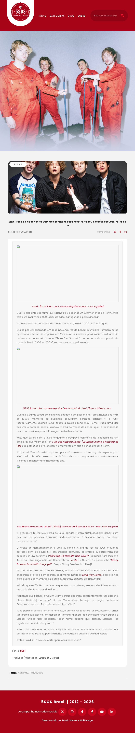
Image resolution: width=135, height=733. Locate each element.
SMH (22, 651)
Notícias (23, 673)
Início (42, 15)
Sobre (81, 15)
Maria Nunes (69, 720)
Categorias (57, 15)
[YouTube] (102, 712)
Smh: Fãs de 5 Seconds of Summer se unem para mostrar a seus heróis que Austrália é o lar (67, 223)
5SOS (71, 15)
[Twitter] (62, 712)
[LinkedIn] (112, 712)
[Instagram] (72, 712)
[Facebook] (92, 712)
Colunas (61, 6)
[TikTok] (82, 712)
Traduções (36, 673)
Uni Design (86, 720)
